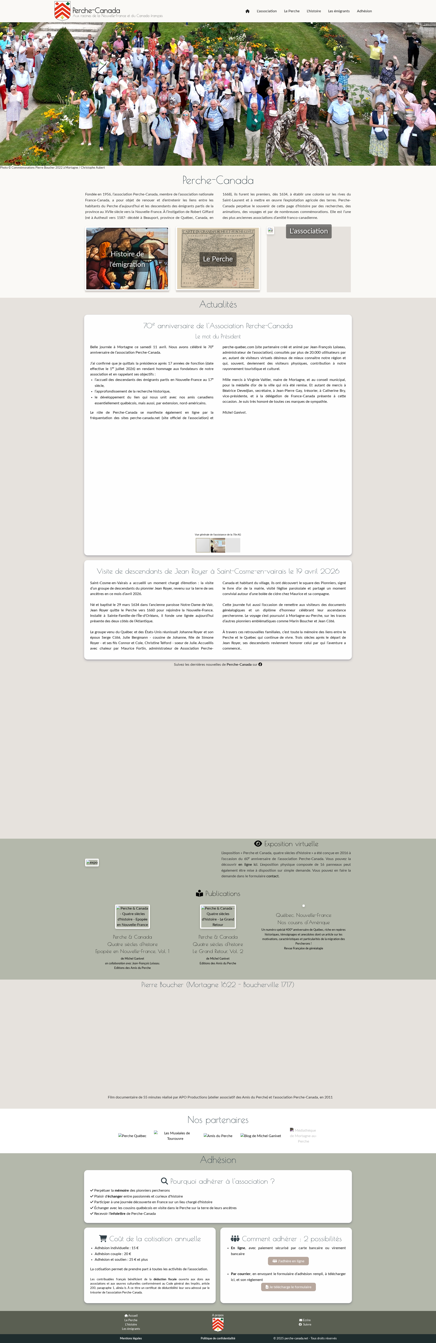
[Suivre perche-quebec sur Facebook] (300, 1324)
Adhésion (364, 11)
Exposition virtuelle (290, 843)
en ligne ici (247, 864)
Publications (221, 893)
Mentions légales (131, 1338)
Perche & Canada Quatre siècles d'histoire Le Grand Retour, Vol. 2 (218, 944)
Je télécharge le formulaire (289, 1287)
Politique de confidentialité (218, 1338)
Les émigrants (339, 11)
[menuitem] (247, 11)
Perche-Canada (96, 10)
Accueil (133, 1315)
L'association (267, 11)
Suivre (307, 1324)
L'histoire (314, 11)
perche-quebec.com (238, 347)
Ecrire (307, 1320)
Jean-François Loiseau (327, 347)
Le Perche (292, 11)
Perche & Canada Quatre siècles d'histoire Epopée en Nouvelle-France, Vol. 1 (132, 944)
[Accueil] (247, 11)
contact (272, 876)
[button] (287, 430)
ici (233, 1280)
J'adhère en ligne (290, 1261)
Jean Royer (163, 588)
